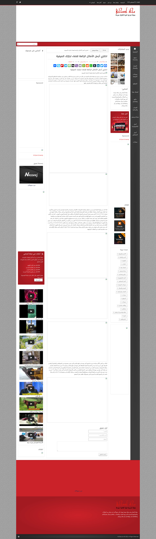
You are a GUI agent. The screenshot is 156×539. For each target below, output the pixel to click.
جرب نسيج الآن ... (78, 491)
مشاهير (124, 309)
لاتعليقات (70, 61)
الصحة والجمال (122, 288)
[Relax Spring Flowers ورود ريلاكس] (31, 296)
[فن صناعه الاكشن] (31, 419)
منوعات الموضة (122, 285)
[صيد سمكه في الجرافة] (31, 373)
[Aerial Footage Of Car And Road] (31, 342)
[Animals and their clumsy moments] (31, 357)
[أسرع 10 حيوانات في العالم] (31, 404)
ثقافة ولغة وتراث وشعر (120, 312)
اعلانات (124, 264)
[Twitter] (20, 2)
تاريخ (125, 315)
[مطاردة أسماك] (31, 311)
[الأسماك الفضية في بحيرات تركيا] (31, 434)
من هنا (37, 280)
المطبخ (124, 298)
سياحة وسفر (95, 50)
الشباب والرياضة (122, 291)
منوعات (124, 302)
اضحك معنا (123, 267)
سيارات (124, 295)
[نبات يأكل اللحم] (31, 388)
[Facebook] (16, 2)
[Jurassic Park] (31, 326)
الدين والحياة (123, 257)
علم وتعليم (123, 319)
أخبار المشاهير (122, 281)
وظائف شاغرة (122, 305)
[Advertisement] (52, 24)
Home (104, 50)
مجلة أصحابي (102, 61)
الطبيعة (124, 260)
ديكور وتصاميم (122, 274)
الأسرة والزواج (122, 254)
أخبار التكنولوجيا (122, 278)
